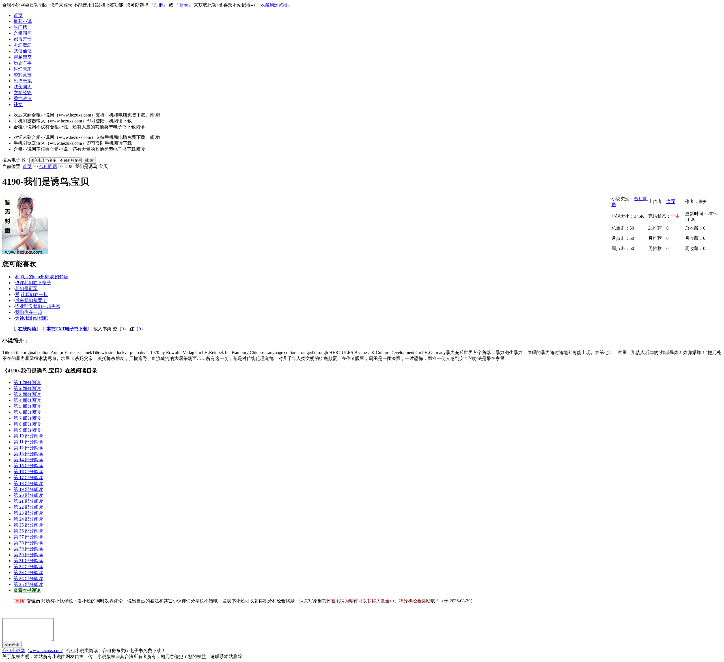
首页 (18, 15)
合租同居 (23, 33)
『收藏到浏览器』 (274, 5)
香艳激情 (23, 98)
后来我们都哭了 (31, 300)
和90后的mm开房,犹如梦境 (41, 276)
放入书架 (102, 328)
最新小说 (23, 21)
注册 (158, 5)
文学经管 (23, 92)
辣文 (18, 104)
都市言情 (23, 39)
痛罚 (670, 201)
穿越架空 (23, 57)
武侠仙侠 (23, 51)
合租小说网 (13, 650)
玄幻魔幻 (23, 45)
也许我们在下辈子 (33, 282)
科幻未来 (23, 68)
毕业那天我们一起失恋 (37, 306)
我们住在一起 (28, 312)
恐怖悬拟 (23, 80)
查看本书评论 (27, 590)
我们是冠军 (26, 288)
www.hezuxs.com (45, 650)
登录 (183, 5)
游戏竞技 (23, 74)
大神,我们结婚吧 (31, 318)
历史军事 (23, 63)
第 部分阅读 (27, 382)
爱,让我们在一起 (31, 294)
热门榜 (20, 27)
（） (120, 328)
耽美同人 (23, 86)
